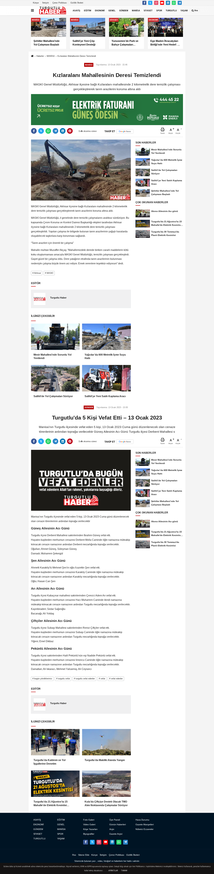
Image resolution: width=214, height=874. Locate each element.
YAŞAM (184, 10)
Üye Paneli (114, 820)
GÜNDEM (123, 10)
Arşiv (111, 829)
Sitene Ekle (83, 855)
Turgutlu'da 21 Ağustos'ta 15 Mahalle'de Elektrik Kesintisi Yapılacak (51, 803)
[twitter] (41, 131)
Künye (36, 3)
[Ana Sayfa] (32, 56)
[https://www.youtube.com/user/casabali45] (162, 3)
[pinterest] (70, 131)
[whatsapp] (48, 131)
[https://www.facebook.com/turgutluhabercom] (144, 3)
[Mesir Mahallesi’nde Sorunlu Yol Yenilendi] (55, 337)
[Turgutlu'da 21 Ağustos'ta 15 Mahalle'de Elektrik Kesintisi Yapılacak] (55, 784)
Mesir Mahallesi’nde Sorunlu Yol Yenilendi (52, 356)
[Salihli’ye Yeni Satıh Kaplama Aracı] (106, 378)
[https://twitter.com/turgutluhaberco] (150, 3)
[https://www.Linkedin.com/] (168, 3)
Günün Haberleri (117, 824)
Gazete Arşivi (115, 834)
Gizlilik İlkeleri (76, 3)
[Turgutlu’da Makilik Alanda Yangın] (106, 742)
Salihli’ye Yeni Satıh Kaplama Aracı (105, 396)
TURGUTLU (171, 10)
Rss (74, 855)
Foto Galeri (88, 820)
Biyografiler (88, 834)
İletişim (45, 3)
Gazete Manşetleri (145, 824)
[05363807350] (174, 3)
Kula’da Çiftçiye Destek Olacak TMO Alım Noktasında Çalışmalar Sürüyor (106, 803)
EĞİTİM (87, 10)
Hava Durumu (142, 820)
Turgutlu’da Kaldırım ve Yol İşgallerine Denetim (49, 762)
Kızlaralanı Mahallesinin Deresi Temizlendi (76, 56)
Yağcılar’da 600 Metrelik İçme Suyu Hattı (105, 356)
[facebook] (34, 131)
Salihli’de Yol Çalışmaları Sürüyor (53, 396)
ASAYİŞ (76, 10)
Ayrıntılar (113, 870)
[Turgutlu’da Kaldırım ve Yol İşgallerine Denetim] (55, 742)
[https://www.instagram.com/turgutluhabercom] (156, 3)
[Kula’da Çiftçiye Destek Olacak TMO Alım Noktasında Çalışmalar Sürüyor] (106, 784)
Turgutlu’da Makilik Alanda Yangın (105, 760)
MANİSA (136, 10)
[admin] (180, 3)
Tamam (124, 870)
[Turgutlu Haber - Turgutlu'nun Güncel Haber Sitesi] (52, 10)
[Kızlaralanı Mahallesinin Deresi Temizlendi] (81, 170)
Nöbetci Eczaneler (145, 829)
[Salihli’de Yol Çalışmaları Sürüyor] (55, 378)
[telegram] (55, 131)
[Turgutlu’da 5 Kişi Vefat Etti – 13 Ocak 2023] (81, 480)
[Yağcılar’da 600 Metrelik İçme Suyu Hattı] (106, 337)
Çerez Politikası (59, 3)
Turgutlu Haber (58, 297)
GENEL (111, 10)
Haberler (40, 56)
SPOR (159, 10)
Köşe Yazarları (90, 829)
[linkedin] (62, 131)
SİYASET (148, 10)
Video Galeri (89, 824)
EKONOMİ (100, 10)
